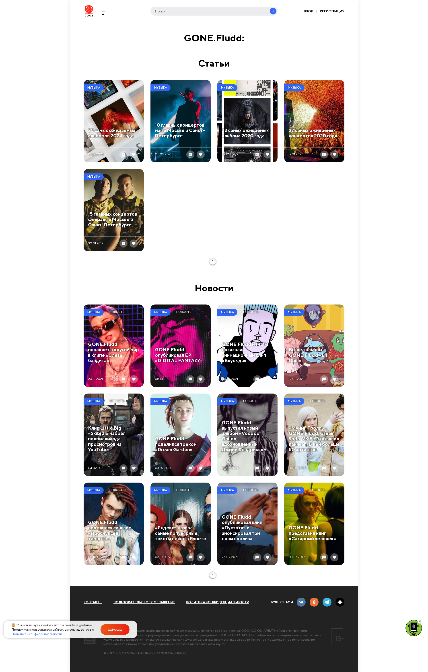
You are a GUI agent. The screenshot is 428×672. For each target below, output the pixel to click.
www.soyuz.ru (189, 630)
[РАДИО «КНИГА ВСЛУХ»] (413, 627)
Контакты (93, 602)
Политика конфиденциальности (217, 602)
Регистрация (332, 11)
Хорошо (115, 629)
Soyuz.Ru (89, 11)
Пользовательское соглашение (144, 602)
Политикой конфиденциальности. (37, 634)
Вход (308, 11)
